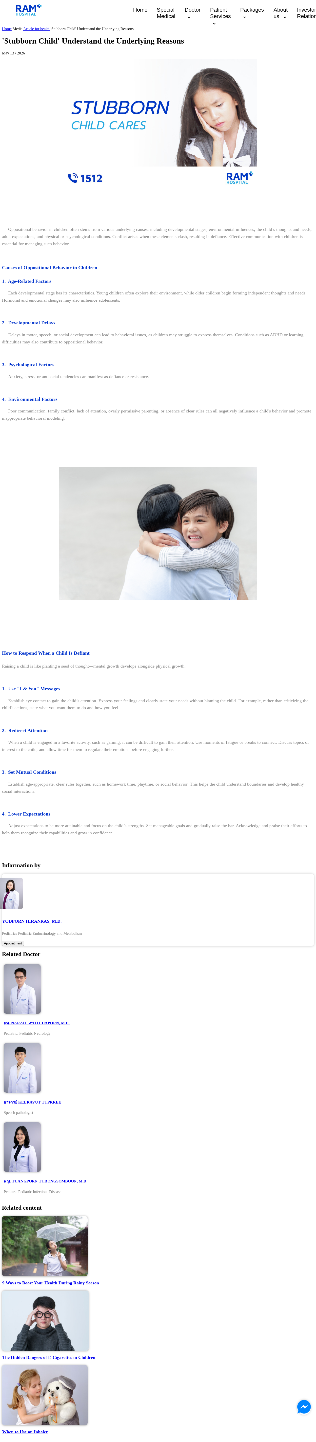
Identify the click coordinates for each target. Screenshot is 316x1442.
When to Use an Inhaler (25, 1431)
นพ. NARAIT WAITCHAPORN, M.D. (37, 1023)
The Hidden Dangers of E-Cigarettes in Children (48, 1357)
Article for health (36, 29)
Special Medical (166, 13)
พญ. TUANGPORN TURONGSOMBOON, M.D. (45, 1181)
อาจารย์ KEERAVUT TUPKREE (32, 1102)
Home (140, 10)
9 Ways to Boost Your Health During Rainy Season (50, 1282)
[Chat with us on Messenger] (304, 1407)
